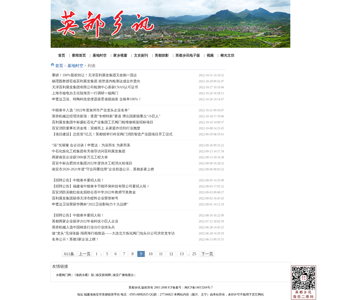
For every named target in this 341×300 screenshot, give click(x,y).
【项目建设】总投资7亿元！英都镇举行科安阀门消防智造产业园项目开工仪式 (112, 134)
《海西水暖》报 (83, 275)
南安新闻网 (103, 275)
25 (194, 254)
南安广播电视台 (123, 275)
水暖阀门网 (63, 275)
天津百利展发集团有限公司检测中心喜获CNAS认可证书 (95, 87)
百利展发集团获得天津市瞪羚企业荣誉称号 (85, 198)
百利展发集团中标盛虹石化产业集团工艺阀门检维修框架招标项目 (102, 122)
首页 (59, 66)
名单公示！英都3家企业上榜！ (75, 239)
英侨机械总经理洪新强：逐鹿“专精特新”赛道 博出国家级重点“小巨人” (106, 116)
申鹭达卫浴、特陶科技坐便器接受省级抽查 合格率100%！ (97, 99)
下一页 (207, 254)
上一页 (85, 254)
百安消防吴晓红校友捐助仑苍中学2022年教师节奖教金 (94, 192)
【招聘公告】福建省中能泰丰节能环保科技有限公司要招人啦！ (101, 186)
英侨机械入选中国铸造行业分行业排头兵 (83, 227)
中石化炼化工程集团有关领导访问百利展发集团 (88, 151)
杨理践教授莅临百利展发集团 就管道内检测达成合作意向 (96, 81)
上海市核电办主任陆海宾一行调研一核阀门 (85, 93)
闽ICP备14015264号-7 (198, 287)
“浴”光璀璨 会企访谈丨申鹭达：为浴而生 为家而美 (91, 145)
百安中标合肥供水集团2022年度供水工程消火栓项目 (92, 163)
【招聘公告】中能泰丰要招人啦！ (78, 180)
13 (182, 254)
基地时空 (75, 66)
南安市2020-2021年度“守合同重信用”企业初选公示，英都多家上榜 (103, 169)
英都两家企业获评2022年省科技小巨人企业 (85, 221)
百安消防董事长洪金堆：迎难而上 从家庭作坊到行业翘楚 (96, 128)
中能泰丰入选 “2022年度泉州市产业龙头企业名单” (90, 110)
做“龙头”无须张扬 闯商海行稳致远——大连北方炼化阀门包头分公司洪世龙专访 (113, 233)
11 (161, 254)
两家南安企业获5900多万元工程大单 (80, 157)
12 (171, 254)
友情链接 (60, 266)
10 (151, 254)
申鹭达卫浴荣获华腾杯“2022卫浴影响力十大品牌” (90, 204)
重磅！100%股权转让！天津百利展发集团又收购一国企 (94, 75)
